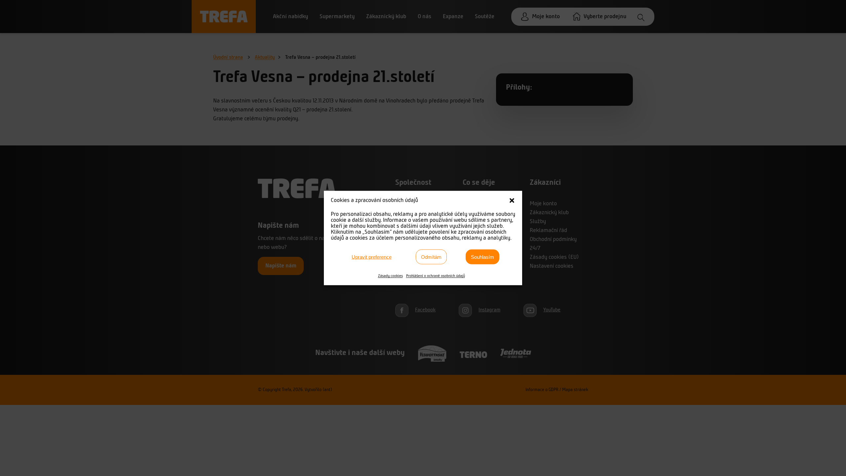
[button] (512, 200)
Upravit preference (372, 256)
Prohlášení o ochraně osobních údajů (435, 276)
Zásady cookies (390, 276)
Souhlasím (482, 256)
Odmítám (431, 256)
